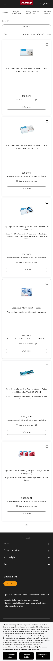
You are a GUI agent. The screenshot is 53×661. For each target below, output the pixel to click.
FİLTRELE (26, 26)
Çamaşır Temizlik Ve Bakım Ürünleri (32, 12)
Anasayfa (5, 12)
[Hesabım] (47, 3)
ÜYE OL (10, 583)
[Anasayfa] (26, 2)
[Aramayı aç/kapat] (40, 3)
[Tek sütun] (48, 34)
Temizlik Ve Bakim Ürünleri (16, 12)
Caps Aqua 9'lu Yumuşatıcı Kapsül (26, 308)
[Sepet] (43, 3)
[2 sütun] (50, 34)
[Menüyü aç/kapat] (5, 3)
